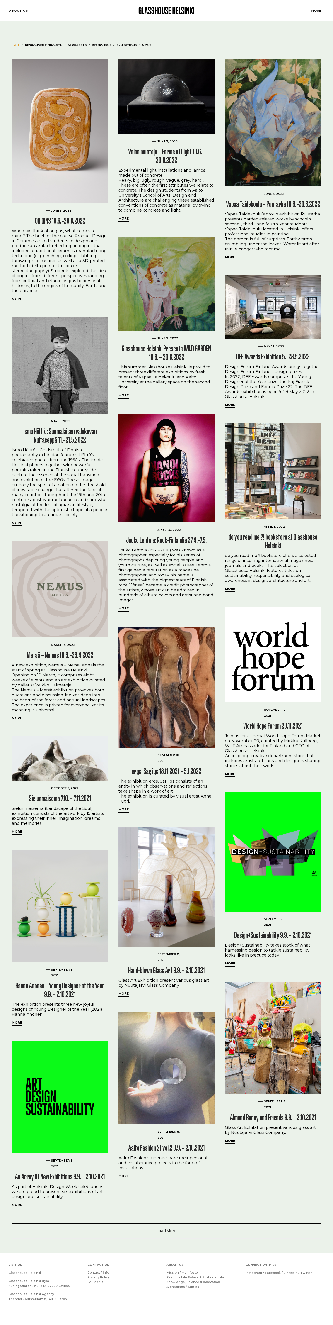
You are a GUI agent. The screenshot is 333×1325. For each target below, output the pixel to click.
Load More (166, 1231)
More (316, 10)
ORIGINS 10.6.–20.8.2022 (60, 221)
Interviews (101, 45)
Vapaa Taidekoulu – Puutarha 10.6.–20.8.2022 (273, 204)
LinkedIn (290, 1272)
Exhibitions (127, 45)
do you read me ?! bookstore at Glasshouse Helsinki (273, 541)
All (17, 45)
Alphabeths (175, 1286)
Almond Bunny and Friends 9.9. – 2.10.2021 (273, 1117)
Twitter (306, 1272)
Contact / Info (98, 1272)
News (147, 45)
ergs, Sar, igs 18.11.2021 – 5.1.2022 (166, 771)
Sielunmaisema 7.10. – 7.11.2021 (60, 798)
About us (18, 10)
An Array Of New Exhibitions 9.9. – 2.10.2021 (60, 1176)
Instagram (254, 1272)
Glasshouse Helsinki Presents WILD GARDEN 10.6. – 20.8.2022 (166, 353)
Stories (193, 1286)
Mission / (174, 1272)
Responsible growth (44, 45)
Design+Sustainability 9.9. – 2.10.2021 (273, 935)
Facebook (273, 1272)
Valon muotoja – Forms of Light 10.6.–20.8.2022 (166, 156)
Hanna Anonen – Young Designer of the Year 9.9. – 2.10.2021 (59, 990)
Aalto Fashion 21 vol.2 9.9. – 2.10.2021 (166, 1148)
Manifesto (190, 1272)
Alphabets (77, 45)
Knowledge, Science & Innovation (193, 1282)
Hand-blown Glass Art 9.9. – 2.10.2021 (166, 970)
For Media (95, 1282)
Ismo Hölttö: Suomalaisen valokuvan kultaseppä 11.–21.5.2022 (60, 435)
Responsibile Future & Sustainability (195, 1277)
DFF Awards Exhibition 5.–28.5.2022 (273, 356)
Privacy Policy (98, 1277)
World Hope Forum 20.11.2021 (273, 726)
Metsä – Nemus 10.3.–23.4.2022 (60, 655)
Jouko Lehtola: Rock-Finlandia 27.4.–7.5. (166, 540)
